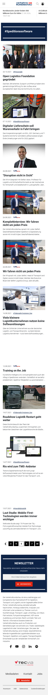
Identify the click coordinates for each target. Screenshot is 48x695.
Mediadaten (12, 673)
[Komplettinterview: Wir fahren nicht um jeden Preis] (24, 202)
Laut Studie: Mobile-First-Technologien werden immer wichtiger (20, 516)
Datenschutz (24, 689)
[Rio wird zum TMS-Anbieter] (24, 447)
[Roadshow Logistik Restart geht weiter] (24, 397)
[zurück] (5, 543)
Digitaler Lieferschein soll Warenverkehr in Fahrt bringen (21, 127)
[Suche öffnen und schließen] (37, 4)
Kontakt (28, 673)
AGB (15, 689)
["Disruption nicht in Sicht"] (24, 156)
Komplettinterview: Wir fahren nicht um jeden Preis (21, 223)
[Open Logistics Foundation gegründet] (24, 56)
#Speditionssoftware (21, 121)
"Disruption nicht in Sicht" (18, 175)
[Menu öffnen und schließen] (4, 4)
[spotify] (36, 646)
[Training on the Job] (24, 351)
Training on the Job (14, 370)
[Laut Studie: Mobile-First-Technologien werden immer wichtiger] (24, 493)
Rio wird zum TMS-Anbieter (19, 466)
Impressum (7, 689)
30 (37, 544)
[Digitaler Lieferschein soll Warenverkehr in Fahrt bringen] (24, 106)
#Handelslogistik (19, 508)
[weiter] (42, 543)
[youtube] (16, 646)
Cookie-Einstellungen (38, 689)
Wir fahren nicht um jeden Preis (21, 271)
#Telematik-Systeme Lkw (22, 313)
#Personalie (17, 72)
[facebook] (11, 646)
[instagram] (23, 646)
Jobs (39, 673)
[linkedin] (30, 646)
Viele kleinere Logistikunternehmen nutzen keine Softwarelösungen (24, 321)
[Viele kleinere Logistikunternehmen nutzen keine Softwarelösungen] (24, 298)
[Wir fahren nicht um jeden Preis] (24, 252)
